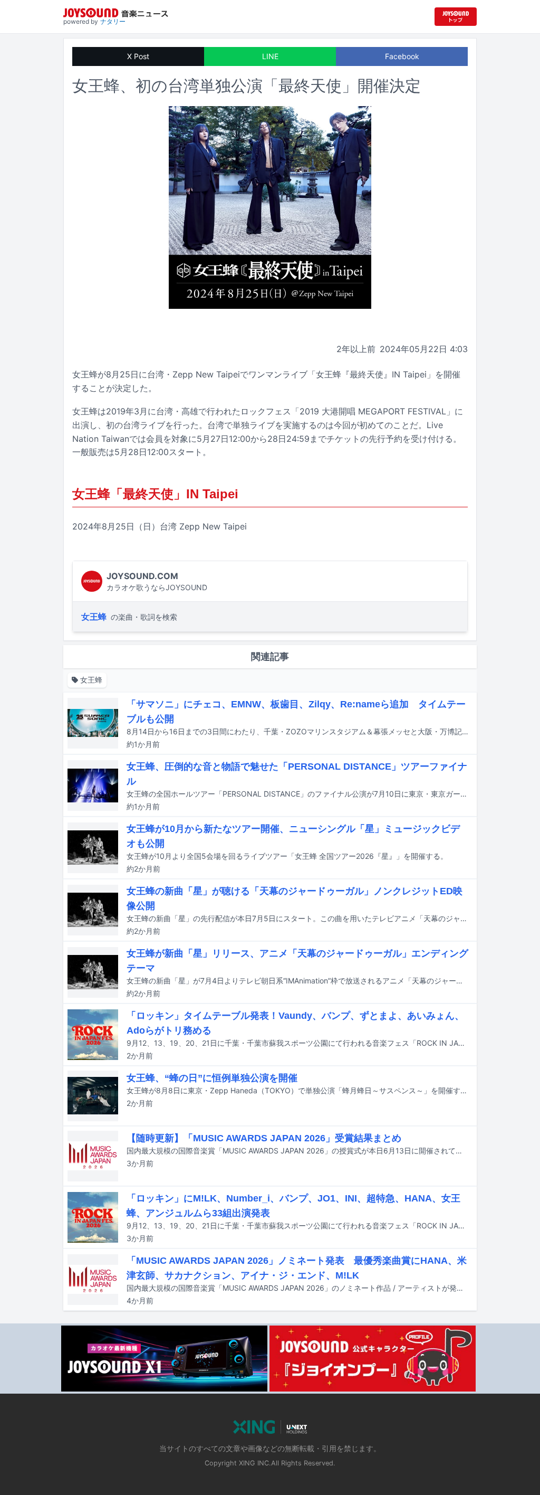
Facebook (402, 56)
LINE (270, 56)
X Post (138, 56)
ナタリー (113, 21)
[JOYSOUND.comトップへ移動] (456, 16)
